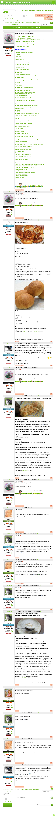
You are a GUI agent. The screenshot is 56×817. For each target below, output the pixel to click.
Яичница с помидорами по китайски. (23, 123)
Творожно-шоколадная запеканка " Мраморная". (26, 105)
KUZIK (8, 343)
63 (38, 343)
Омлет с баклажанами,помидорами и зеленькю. (26, 162)
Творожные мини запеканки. (21, 133)
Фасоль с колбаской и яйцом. (22, 159)
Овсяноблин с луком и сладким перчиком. (24, 136)
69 (37, 559)
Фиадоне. (17, 118)
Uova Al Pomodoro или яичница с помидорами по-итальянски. (29, 120)
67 (38, 507)
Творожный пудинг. (19, 77)
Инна (9, 31)
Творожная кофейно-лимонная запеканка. (25, 92)
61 (38, 191)
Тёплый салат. (18, 56)
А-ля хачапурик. (18, 85)
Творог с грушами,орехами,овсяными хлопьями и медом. (28, 116)
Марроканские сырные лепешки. (22, 126)
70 (40, 585)
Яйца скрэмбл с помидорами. (22, 121)
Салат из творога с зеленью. (21, 138)
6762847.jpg (25, 470)
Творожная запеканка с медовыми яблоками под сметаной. (29, 144)
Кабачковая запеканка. (20, 89)
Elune (14, 20)
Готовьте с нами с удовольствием (17, 2)
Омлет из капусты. (19, 143)
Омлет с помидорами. (20, 103)
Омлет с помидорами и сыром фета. (23, 146)
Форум (16, 22)
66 (38, 479)
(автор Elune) (31, 39)
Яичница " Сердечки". (20, 59)
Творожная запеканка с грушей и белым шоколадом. (27, 130)
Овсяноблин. (18, 82)
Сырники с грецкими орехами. (22, 64)
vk (54, 815)
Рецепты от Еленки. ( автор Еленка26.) (23, 38)
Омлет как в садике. (19, 134)
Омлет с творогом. (19, 128)
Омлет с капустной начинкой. (22, 80)
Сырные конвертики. (20, 125)
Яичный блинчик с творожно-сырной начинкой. (26, 115)
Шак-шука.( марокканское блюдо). (23, 107)
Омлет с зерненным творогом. (22, 148)
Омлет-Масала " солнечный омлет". (23, 102)
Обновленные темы (26, 10)
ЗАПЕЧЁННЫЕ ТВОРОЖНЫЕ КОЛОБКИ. (24, 53)
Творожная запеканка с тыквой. (22, 90)
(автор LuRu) (25, 41)
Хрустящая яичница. (19, 151)
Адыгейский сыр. (19, 84)
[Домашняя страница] (21, 190)
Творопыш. (17, 110)
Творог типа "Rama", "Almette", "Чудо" (23, 97)
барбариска (9, 395)
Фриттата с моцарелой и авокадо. (23, 154)
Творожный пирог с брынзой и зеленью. (24, 87)
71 (40, 611)
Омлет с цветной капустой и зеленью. (24, 161)
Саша (8, 219)
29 (10, 18)
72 (40, 687)
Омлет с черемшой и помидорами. (23, 149)
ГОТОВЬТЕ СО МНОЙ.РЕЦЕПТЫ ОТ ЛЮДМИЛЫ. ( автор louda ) (30, 43)
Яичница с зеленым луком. (21, 141)
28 (7, 18)
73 (38, 713)
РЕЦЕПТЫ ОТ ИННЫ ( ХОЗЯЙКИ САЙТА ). (25, 36)
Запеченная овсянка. (20, 157)
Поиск (47, 12)
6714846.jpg (36, 331)
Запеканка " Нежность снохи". (22, 62)
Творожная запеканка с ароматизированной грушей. (27, 79)
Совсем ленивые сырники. (21, 95)
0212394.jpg (25, 677)
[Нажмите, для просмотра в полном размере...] (29, 234)
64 (38, 367)
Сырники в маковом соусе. (21, 169)
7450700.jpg (25, 331)
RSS (51, 12)
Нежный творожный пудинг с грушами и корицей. (26, 139)
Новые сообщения (36, 10)
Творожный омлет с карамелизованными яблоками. (27, 113)
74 (38, 739)
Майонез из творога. (20, 131)
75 (38, 764)
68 (37, 533)
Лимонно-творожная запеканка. (22, 74)
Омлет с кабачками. (19, 108)
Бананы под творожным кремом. (22, 156)
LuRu (17, 20)
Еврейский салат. (19, 112)
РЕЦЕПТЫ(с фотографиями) (25, 22)
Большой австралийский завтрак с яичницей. (25, 75)
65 (38, 395)
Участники (45, 10)
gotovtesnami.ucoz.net (8, 22)
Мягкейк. (17, 153)
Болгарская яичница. (20, 67)
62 (38, 219)
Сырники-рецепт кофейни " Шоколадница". (25, 100)
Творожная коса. (19, 72)
